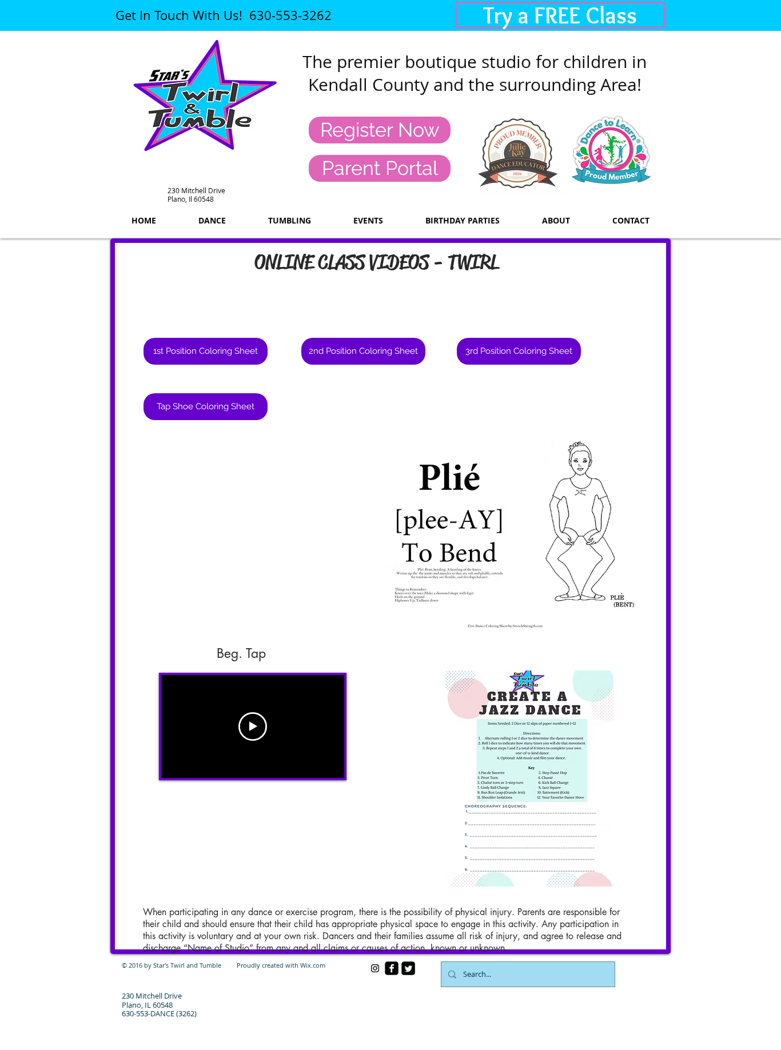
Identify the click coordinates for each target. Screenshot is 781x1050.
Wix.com (312, 965)
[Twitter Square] (408, 968)
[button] (206, 406)
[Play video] (252, 726)
